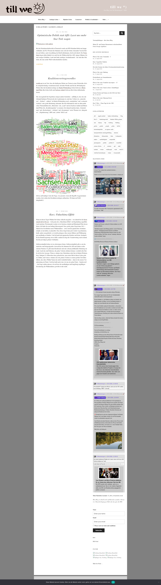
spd (115, 146)
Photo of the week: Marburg (100, 72)
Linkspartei (118, 136)
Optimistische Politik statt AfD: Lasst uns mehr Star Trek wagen (61, 36)
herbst (118, 126)
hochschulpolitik (98, 129)
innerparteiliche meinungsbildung (103, 133)
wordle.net (39, 83)
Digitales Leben (67, 19)
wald (115, 149)
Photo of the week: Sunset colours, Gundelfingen (106, 88)
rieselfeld (118, 143)
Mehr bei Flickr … (98, 563)
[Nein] (159, 582)
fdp (105, 123)
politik (104, 143)
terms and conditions (109, 526)
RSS (121, 502)
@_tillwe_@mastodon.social (115, 495)
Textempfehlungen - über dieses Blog (103, 40)
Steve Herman (101, 205)
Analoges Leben (53, 19)
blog (121, 116)
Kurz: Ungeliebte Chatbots (100, 62)
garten (95, 126)
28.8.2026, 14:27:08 (110, 289)
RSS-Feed (95, 541)
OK (113, 582)
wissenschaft (117, 153)
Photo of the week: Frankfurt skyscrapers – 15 (105, 82)
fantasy (100, 123)
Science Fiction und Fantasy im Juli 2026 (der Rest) (106, 93)
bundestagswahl (104, 119)
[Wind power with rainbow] (44, 44)
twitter (102, 149)
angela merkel (101, 116)
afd (95, 116)
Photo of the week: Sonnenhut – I (102, 57)
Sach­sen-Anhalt (60, 90)
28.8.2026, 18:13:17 (113, 205)
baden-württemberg (113, 116)
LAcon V (99, 167)
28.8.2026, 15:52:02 (111, 221)
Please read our (105, 526)
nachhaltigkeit (103, 139)
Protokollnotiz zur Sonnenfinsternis (102, 77)
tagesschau (100, 221)
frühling (117, 123)
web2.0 (121, 149)
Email (94, 518)
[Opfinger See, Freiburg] (100, 558)
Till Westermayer (100, 163)
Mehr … (105, 19)
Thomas (99, 289)
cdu (95, 123)
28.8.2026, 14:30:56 (112, 383)
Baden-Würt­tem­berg (65, 88)
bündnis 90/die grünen (116, 119)
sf (104, 146)
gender (101, 126)
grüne (113, 126)
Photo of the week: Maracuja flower (102, 98)
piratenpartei (97, 143)
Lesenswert (78, 19)
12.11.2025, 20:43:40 (110, 167)
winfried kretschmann (99, 153)
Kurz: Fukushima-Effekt (61, 214)
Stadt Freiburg (101, 397)
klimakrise (96, 136)
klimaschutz (105, 136)
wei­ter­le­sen (39, 64)
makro (95, 139)
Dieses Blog (41, 19)
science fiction (97, 146)
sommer (109, 146)
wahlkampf (109, 149)
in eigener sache (109, 129)
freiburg (111, 123)
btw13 (95, 119)
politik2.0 (111, 143)
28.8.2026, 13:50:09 (113, 397)
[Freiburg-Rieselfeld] (99, 553)
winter (109, 153)
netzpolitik (112, 139)
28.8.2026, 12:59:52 (112, 456)
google (107, 126)
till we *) (118, 6)
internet (116, 133)
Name (94, 510)
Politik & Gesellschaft (91, 19)
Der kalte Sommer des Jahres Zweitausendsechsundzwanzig (108, 67)
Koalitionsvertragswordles (62, 78)
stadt (119, 146)
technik (96, 149)
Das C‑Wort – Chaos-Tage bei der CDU (103, 103)
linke (112, 136)
